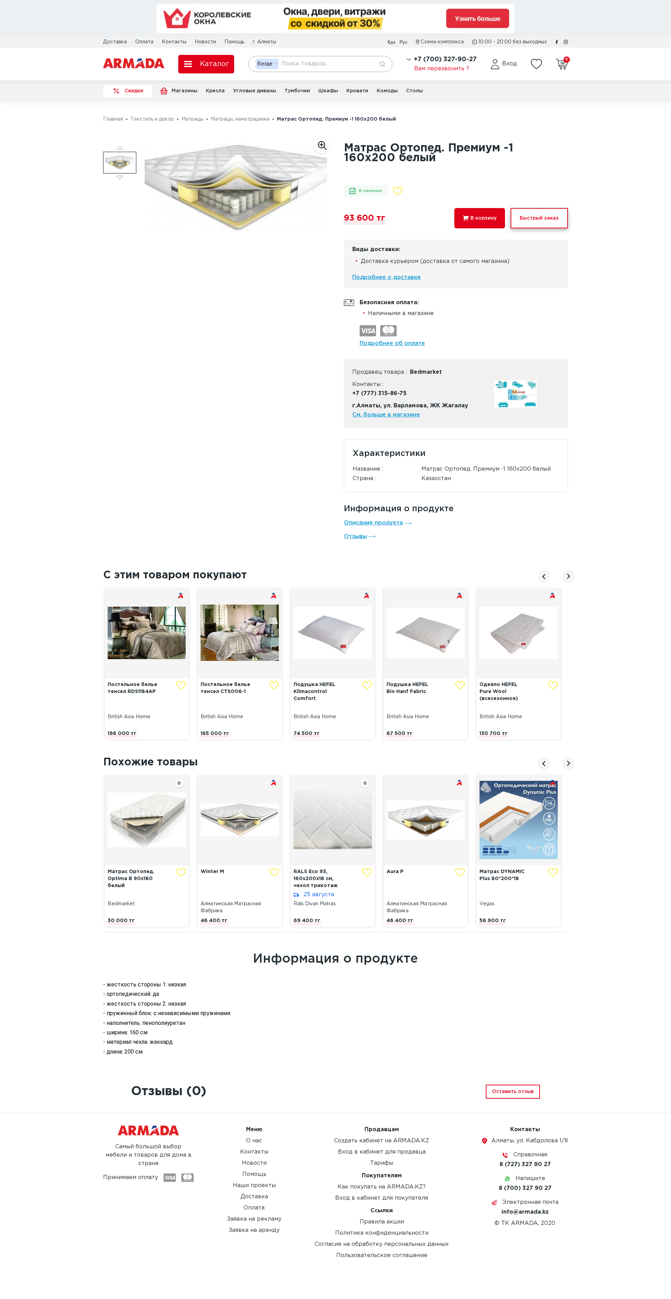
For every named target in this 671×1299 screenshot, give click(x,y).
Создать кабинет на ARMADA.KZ (381, 1140)
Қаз (391, 42)
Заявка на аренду (254, 1230)
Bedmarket (426, 372)
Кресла (215, 91)
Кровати (357, 91)
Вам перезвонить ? (441, 68)
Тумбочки (297, 91)
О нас (254, 1140)
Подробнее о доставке (386, 277)
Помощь (234, 42)
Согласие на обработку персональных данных (382, 1244)
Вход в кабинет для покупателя (381, 1198)
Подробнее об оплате (392, 343)
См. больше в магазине (386, 414)
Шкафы (328, 91)
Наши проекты (254, 1185)
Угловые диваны (254, 91)
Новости (205, 42)
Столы (414, 91)
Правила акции (382, 1222)
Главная (113, 119)
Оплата (144, 42)
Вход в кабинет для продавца (382, 1152)
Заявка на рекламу (254, 1219)
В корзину (483, 218)
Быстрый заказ (539, 218)
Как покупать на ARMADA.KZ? (382, 1187)
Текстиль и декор (152, 119)
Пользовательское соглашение (381, 1255)
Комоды (387, 91)
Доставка (115, 42)
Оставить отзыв (513, 1092)
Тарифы (381, 1163)
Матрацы (192, 119)
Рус (403, 42)
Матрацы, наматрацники (240, 119)
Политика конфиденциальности (381, 1233)
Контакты (174, 42)
